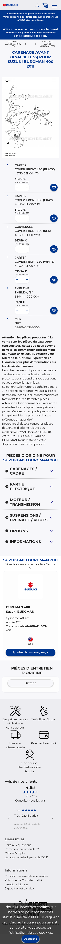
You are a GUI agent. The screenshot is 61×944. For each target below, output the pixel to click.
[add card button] (54, 187)
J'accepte (30, 938)
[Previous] (26, 44)
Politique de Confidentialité (23, 880)
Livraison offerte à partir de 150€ (26, 857)
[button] (30, 586)
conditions (37, 20)
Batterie (30, 683)
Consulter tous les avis (30, 800)
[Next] (34, 44)
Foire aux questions (18, 845)
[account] (37, 5)
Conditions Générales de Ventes (26, 876)
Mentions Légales (17, 884)
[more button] (27, 187)
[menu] (54, 5)
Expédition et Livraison (20, 888)
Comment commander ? (22, 849)
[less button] (17, 187)
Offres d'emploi (15, 853)
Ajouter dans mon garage (30, 652)
